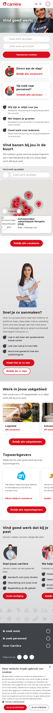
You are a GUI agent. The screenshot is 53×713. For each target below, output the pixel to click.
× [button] (50, 667)
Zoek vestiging (14, 596)
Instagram (32, 657)
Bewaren (5, 227)
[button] (39, 204)
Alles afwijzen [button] (39, 707)
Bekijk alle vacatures (26, 243)
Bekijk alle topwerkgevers (27, 509)
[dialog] (26, 688)
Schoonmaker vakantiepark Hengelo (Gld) (31, 222)
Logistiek (10, 426)
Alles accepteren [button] (15, 707)
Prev (5, 211)
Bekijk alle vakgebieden (27, 441)
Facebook (19, 657)
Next (19, 211)
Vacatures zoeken (26, 54)
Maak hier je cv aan (19, 362)
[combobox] (26, 46)
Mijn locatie (5, 175)
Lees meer (48, 631)
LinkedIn (25, 657)
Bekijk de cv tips (17, 371)
